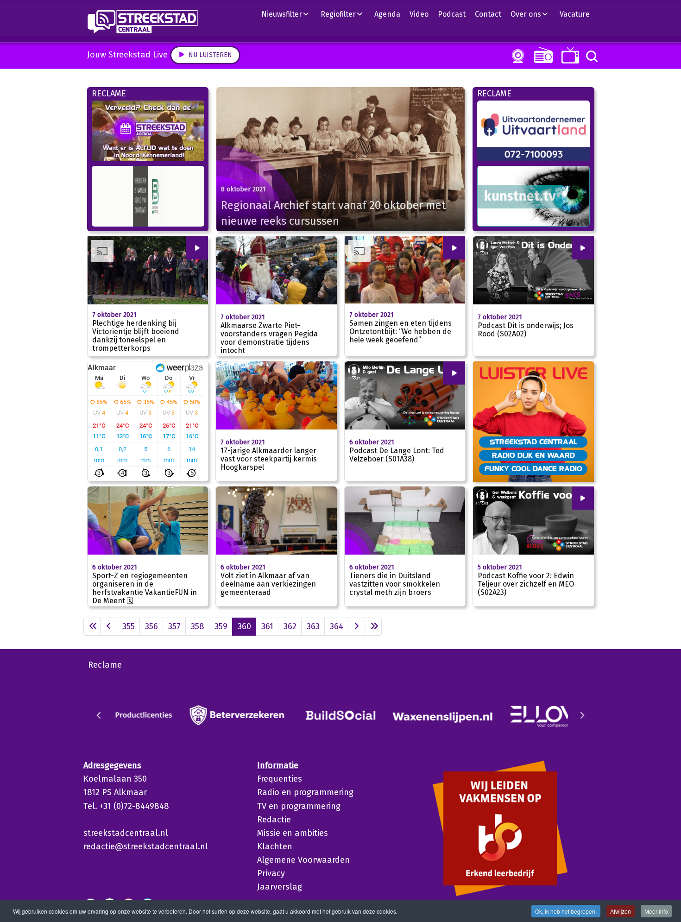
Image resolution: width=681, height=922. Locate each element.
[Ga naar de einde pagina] (373, 627)
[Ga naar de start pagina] (92, 627)
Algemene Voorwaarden (303, 860)
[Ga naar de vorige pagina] (108, 627)
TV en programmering (298, 806)
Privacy (271, 873)
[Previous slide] (99, 715)
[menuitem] (288, 14)
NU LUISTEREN (541, 55)
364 (336, 626)
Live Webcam (516, 56)
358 (197, 626)
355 (128, 626)
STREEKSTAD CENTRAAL (533, 441)
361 (267, 626)
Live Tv (568, 55)
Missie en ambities (292, 833)
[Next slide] (582, 715)
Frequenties (279, 779)
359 (220, 626)
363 (313, 626)
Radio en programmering (305, 792)
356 (151, 626)
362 (290, 626)
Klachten (274, 846)
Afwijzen (620, 911)
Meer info (656, 911)
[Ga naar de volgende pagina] (356, 627)
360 (244, 626)
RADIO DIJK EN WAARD (533, 455)
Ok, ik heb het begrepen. (566, 911)
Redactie (274, 820)
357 (174, 626)
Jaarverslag (279, 887)
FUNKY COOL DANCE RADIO (533, 468)
